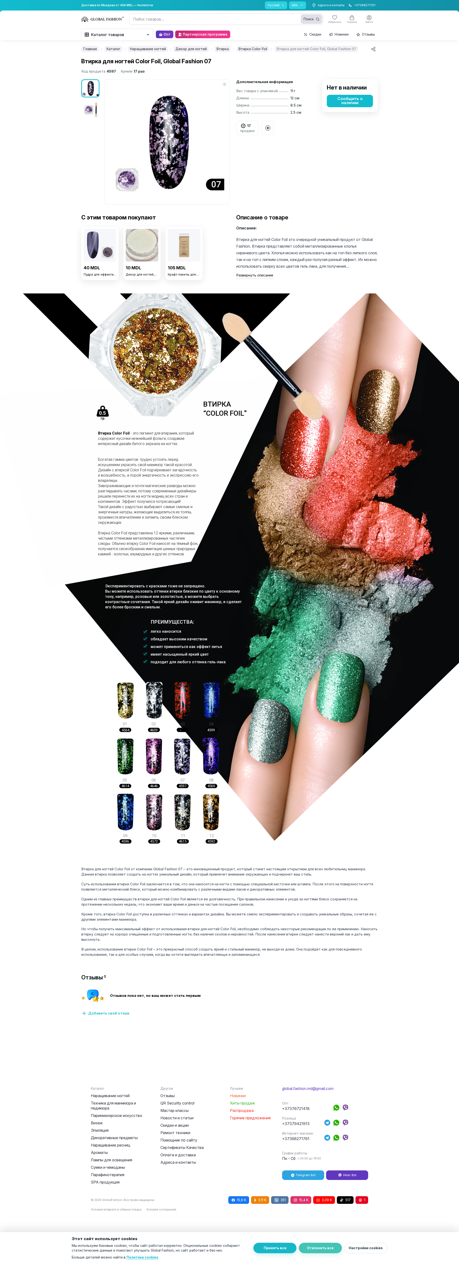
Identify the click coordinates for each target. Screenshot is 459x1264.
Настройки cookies (366, 1248)
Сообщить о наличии (350, 100)
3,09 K (327, 1200)
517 (348, 1200)
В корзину (100, 285)
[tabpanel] (229, 1005)
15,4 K (303, 1200)
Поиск (309, 19)
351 (283, 1200)
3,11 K (262, 1200)
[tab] (93, 977)
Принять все (275, 1248)
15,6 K (241, 1200)
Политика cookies (142, 1257)
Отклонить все (320, 1248)
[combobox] (226, 19)
